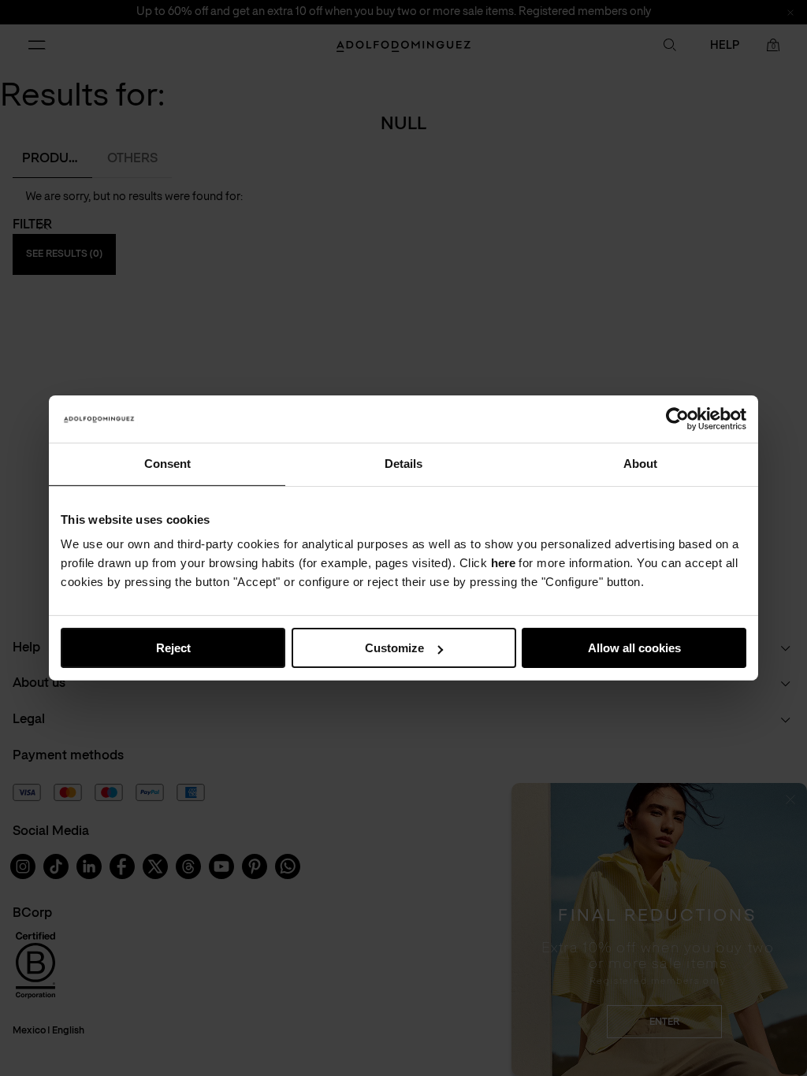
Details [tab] (403, 463)
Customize (394, 648)
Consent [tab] (167, 463)
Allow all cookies (634, 648)
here (503, 563)
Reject (173, 648)
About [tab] (640, 463)
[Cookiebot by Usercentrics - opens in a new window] (677, 419)
